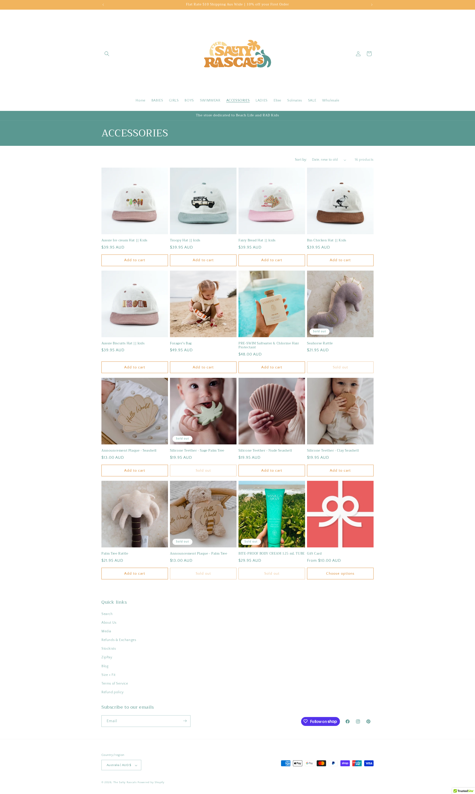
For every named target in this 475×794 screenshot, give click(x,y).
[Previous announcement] (103, 4)
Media (106, 631)
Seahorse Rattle (320, 343)
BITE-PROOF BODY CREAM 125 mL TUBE (271, 554)
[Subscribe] (184, 721)
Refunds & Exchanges (118, 640)
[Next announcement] (371, 4)
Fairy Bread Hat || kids (257, 240)
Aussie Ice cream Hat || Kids (124, 240)
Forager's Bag (181, 343)
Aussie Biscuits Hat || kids (122, 343)
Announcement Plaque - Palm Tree (198, 554)
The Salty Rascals (125, 782)
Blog (104, 666)
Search (107, 614)
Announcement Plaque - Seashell (129, 451)
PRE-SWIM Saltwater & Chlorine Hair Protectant (268, 345)
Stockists (108, 649)
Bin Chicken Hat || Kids (326, 240)
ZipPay (106, 658)
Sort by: (301, 160)
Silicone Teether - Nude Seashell (265, 451)
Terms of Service (114, 684)
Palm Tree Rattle (114, 554)
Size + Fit (108, 675)
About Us (109, 623)
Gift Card (314, 554)
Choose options (340, 573)
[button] (106, 53)
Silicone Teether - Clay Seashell (333, 451)
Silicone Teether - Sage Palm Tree (197, 451)
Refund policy (112, 692)
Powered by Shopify (151, 782)
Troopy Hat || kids (185, 240)
